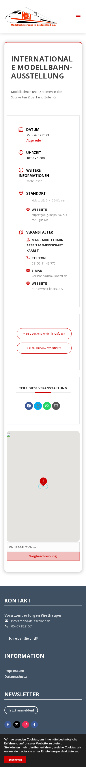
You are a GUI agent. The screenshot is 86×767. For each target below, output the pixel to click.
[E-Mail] (56, 406)
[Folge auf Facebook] (7, 724)
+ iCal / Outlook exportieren (44, 348)
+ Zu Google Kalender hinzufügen (44, 334)
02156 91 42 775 (44, 263)
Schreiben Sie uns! (23, 638)
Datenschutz (15, 676)
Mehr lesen (34, 181)
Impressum (14, 670)
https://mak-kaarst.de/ (47, 289)
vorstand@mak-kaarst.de (49, 276)
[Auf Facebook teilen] (29, 406)
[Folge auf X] (16, 724)
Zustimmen (15, 759)
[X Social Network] (38, 406)
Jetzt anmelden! (21, 710)
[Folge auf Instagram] (25, 724)
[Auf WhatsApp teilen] (47, 406)
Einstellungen (50, 752)
